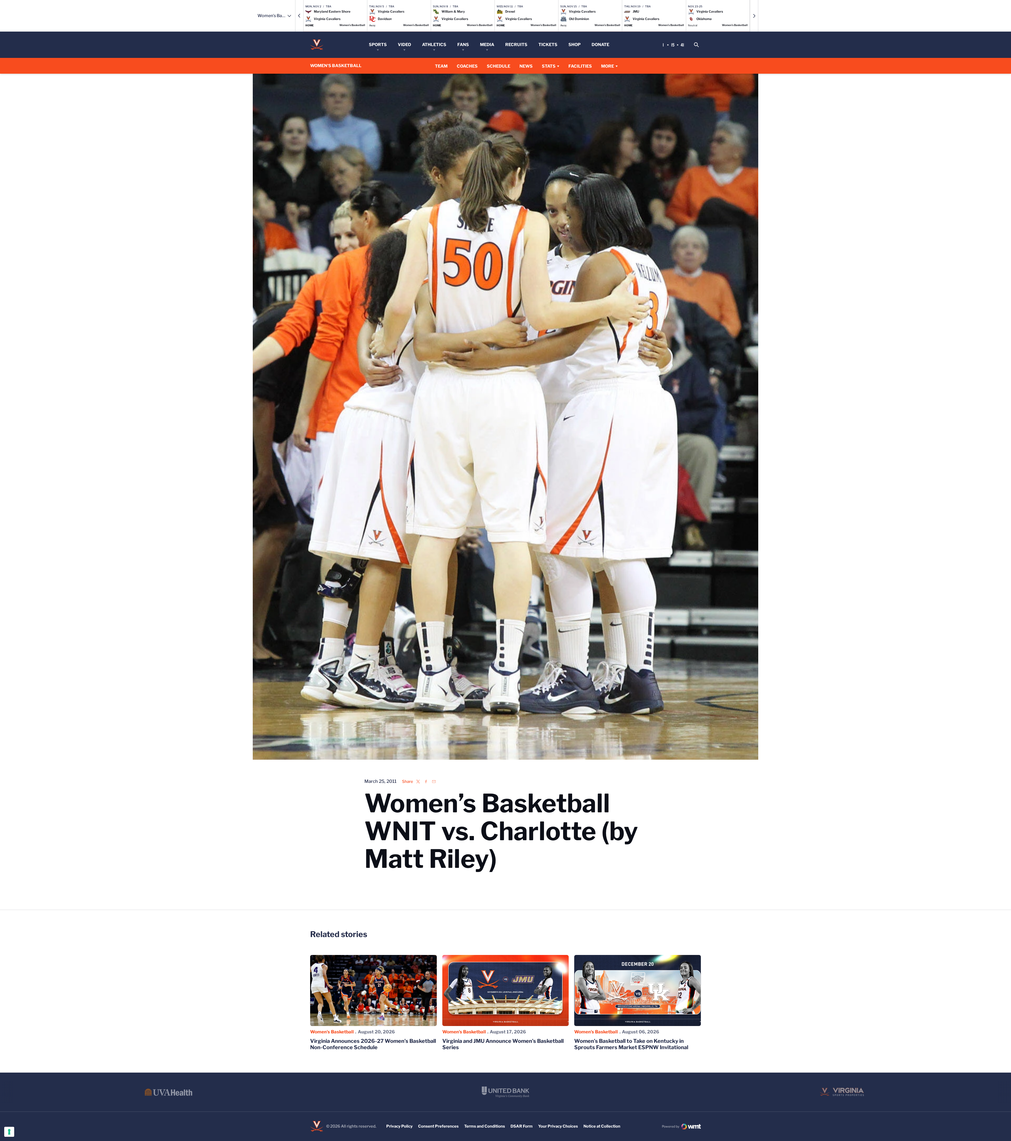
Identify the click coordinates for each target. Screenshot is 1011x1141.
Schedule (498, 66)
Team (441, 66)
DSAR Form (522, 1126)
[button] (299, 16)
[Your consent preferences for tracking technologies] (9, 1132)
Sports (378, 44)
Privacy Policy (399, 1126)
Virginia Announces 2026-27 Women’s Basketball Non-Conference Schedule (373, 1044)
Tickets (547, 44)
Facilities (580, 66)
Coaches (467, 66)
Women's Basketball (332, 1031)
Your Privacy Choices (558, 1126)
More (607, 66)
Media (487, 44)
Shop (574, 44)
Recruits (516, 44)
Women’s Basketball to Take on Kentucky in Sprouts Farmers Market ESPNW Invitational (631, 1044)
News (526, 66)
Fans (463, 44)
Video (404, 44)
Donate (600, 44)
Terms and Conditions (484, 1126)
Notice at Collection (601, 1126)
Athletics (434, 44)
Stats (549, 66)
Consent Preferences (438, 1126)
